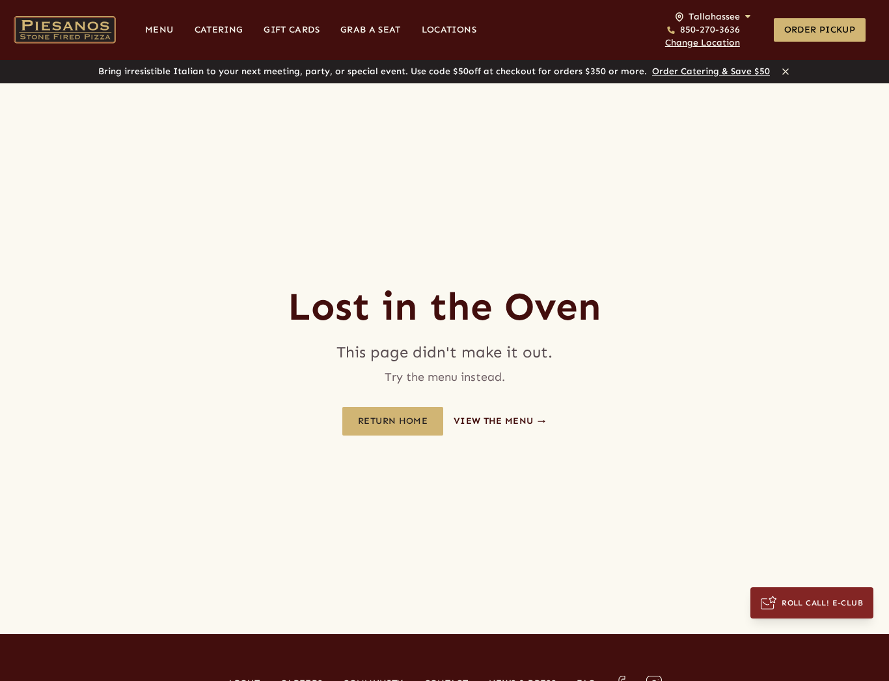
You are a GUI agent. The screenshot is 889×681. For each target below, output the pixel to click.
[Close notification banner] (785, 71)
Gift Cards (292, 29)
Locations (449, 29)
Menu (159, 29)
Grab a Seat (370, 29)
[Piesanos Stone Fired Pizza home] (64, 29)
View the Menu (495, 420)
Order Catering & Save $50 (711, 71)
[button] (707, 29)
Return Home (393, 420)
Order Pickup (819, 29)
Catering (219, 29)
